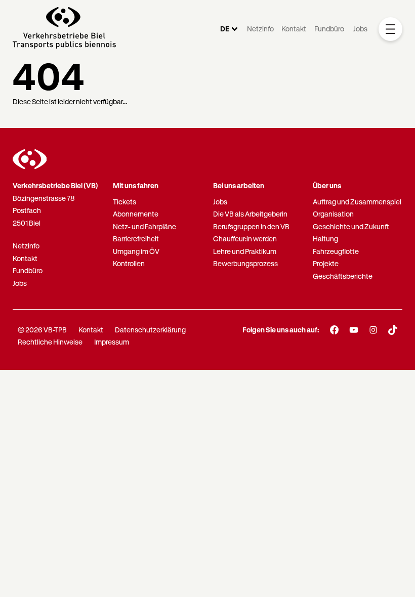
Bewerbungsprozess (245, 263)
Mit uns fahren (135, 185)
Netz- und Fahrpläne (144, 226)
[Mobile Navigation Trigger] (390, 29)
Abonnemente (135, 213)
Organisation (333, 213)
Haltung (325, 238)
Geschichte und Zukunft (351, 226)
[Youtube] (354, 329)
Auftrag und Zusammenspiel (357, 201)
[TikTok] (393, 330)
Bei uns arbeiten (238, 185)
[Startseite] (64, 29)
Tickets (124, 201)
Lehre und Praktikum (244, 251)
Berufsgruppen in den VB (251, 226)
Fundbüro (329, 28)
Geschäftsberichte (342, 276)
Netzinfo (260, 28)
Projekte (326, 263)
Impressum (111, 341)
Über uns (327, 185)
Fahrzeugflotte (336, 251)
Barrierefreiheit (136, 238)
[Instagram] (373, 329)
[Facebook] (334, 329)
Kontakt (293, 28)
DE (224, 28)
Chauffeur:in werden (245, 238)
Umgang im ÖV (136, 251)
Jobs (360, 28)
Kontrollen (129, 263)
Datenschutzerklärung (150, 329)
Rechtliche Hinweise (50, 341)
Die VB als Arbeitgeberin (250, 213)
